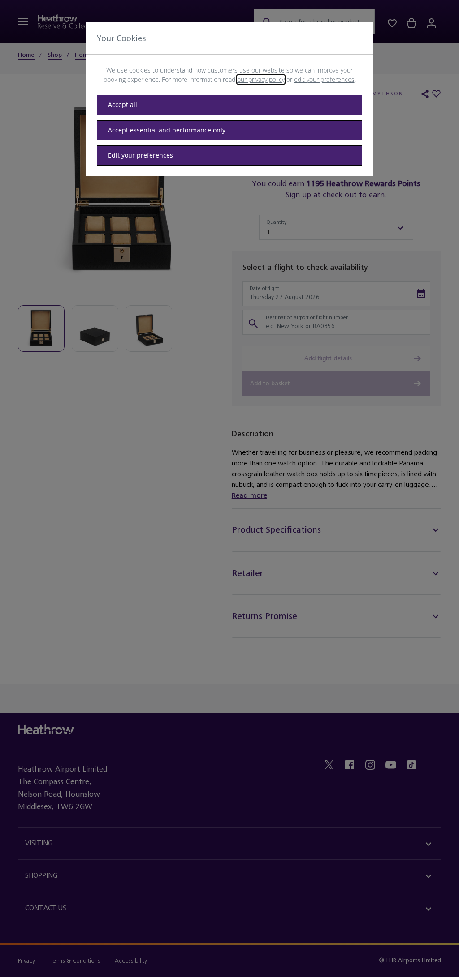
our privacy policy (261, 79)
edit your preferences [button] (324, 79)
